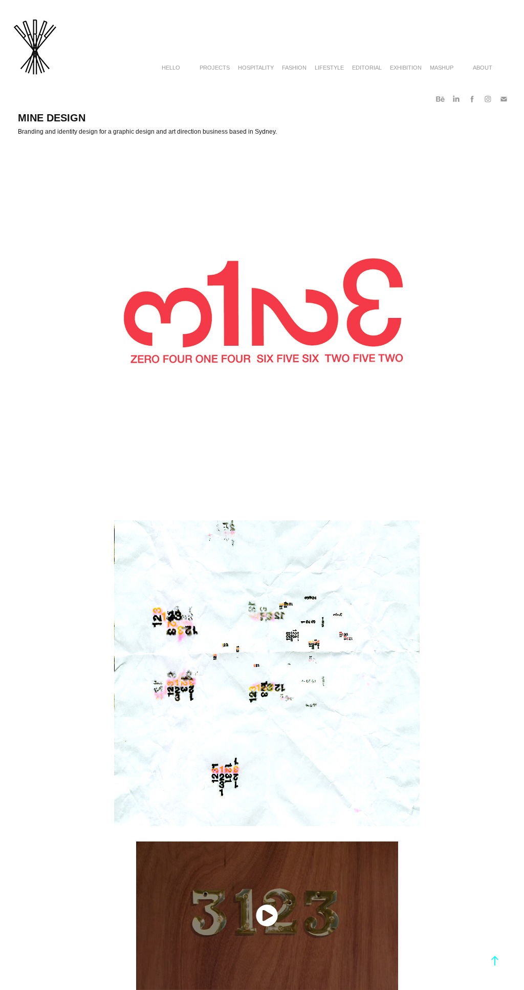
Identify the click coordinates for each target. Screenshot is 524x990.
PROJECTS (215, 68)
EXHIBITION (406, 68)
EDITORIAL (367, 68)
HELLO (171, 68)
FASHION (294, 68)
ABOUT (482, 68)
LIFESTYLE (329, 68)
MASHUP (441, 68)
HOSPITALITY (256, 68)
